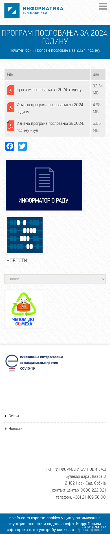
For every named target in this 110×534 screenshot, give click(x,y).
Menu (103, 6)
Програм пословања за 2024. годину (49, 90)
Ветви (13, 416)
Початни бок (20, 50)
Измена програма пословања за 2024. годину (50, 108)
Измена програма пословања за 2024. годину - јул (50, 127)
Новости (15, 429)
